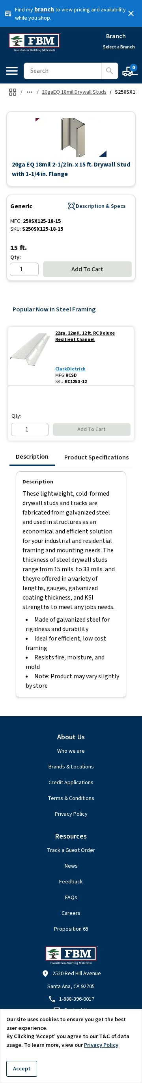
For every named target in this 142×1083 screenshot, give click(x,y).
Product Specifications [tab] (96, 457)
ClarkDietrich (70, 369)
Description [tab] (32, 456)
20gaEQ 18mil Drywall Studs (74, 92)
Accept (21, 1068)
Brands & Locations (71, 767)
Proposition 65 (71, 929)
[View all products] (12, 92)
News (71, 866)
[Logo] (34, 42)
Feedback (71, 882)
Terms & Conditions (71, 798)
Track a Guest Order (71, 850)
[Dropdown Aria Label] (30, 92)
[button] (71, 137)
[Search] (109, 71)
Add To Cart (87, 269)
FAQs (71, 898)
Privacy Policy (71, 814)
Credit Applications (71, 783)
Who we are (71, 751)
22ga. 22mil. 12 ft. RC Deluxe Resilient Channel (85, 336)
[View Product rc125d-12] (30, 356)
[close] (131, 13)
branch (44, 9)
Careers (71, 913)
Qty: (15, 257)
